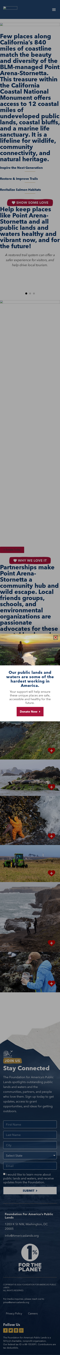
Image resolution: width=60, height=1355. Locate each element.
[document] (30, 677)
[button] (56, 637)
